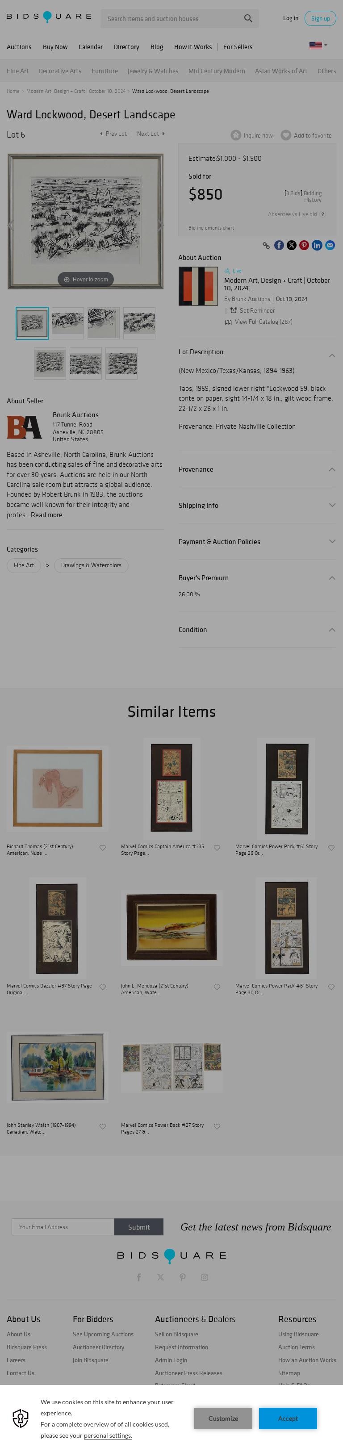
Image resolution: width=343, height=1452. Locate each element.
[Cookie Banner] (171, 1418)
